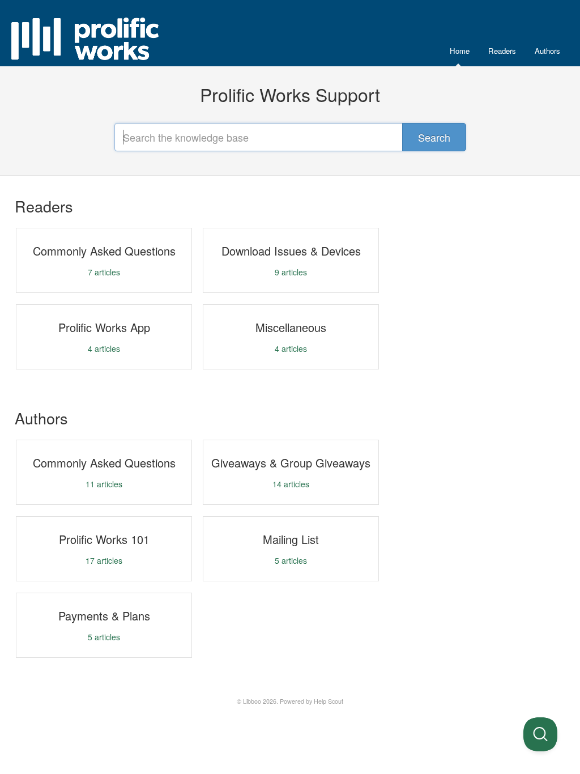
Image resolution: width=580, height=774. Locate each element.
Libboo (252, 701)
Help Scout (328, 701)
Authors (547, 50)
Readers (502, 50)
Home (460, 50)
